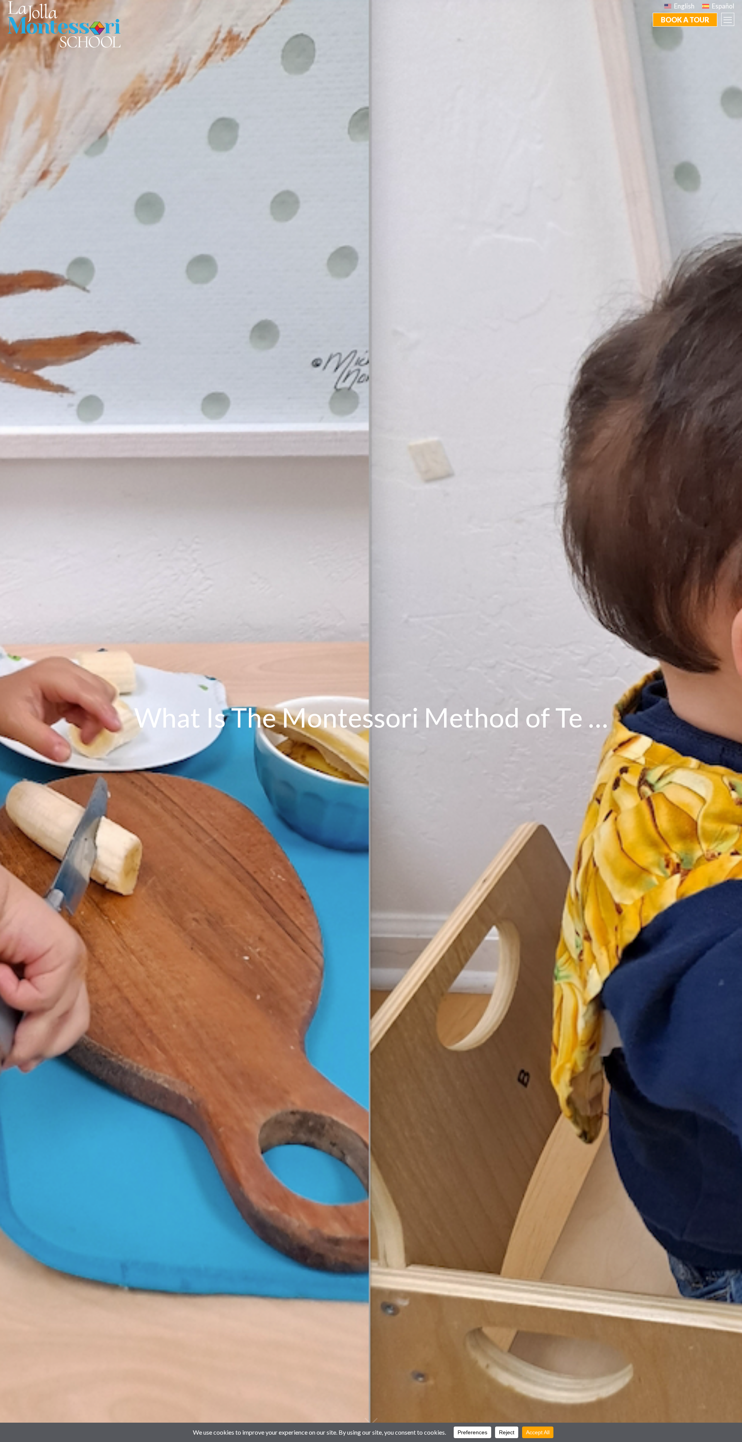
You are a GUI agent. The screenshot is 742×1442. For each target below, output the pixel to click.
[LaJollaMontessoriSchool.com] (67, 23)
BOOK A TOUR (685, 19)
